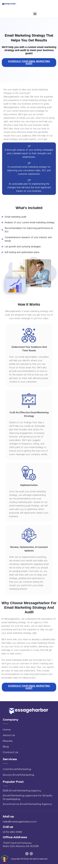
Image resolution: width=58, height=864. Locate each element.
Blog (6, 746)
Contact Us (10, 752)
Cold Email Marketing (17, 769)
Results (8, 740)
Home (7, 729)
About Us (9, 735)
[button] (35, 13)
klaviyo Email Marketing (18, 774)
